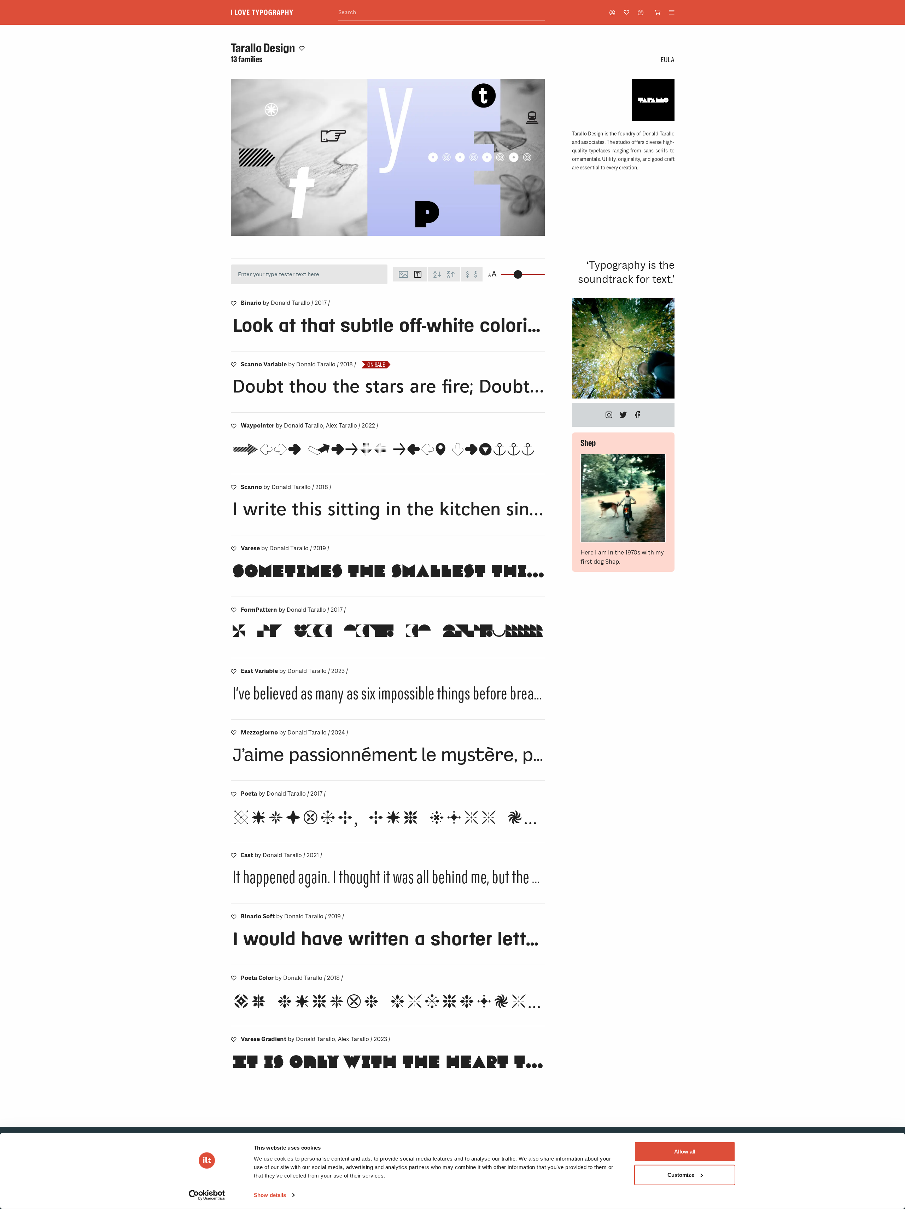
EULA (667, 60)
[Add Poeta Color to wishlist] (234, 978)
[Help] (640, 12)
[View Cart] (657, 12)
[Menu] (671, 12)
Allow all (685, 1152)
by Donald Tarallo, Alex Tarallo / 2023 (315, 1039)
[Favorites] (626, 12)
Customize (680, 1175)
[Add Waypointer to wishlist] (234, 425)
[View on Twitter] (623, 414)
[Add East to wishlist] (234, 855)
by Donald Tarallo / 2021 (281, 855)
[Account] (612, 12)
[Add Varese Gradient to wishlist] (234, 1039)
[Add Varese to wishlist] (234, 548)
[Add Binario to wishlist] (234, 303)
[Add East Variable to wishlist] (234, 671)
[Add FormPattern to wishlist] (234, 610)
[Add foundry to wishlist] (302, 48)
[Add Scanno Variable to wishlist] (234, 364)
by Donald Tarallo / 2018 (298, 364)
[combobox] (441, 13)
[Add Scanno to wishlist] (234, 487)
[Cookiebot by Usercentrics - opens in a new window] (207, 1195)
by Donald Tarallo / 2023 (294, 671)
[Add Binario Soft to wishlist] (234, 916)
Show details (270, 1195)
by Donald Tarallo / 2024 (294, 732)
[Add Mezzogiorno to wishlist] (234, 732)
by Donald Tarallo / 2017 (285, 303)
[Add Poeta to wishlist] (234, 793)
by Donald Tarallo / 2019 (285, 548)
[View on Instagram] (609, 414)
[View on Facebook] (637, 414)
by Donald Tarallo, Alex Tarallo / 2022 (309, 425)
